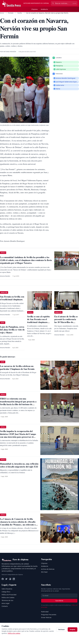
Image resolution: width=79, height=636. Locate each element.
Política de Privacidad (9, 595)
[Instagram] (10, 579)
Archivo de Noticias (47, 569)
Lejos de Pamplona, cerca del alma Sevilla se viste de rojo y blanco (12, 329)
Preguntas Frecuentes (48, 615)
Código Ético (6, 592)
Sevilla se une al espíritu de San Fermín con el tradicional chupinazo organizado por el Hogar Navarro (38, 322)
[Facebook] (3, 579)
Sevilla (19, 13)
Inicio (2, 13)
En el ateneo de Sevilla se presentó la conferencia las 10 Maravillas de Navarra (66, 321)
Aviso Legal (5, 603)
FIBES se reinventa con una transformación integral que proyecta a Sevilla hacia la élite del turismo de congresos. (18, 403)
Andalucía (44, 9)
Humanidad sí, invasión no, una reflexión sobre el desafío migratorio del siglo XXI (19, 465)
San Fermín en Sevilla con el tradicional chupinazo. (12, 298)
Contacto (5, 606)
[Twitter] (6, 579)
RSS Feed (44, 572)
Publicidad (44, 612)
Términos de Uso (7, 600)
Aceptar (72, 629)
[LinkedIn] (14, 579)
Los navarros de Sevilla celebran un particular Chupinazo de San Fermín (17, 367)
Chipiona (34, 9)
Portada (10, 13)
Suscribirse (59, 601)
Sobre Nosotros (7, 589)
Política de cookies (14, 633)
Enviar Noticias (46, 617)
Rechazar (61, 629)
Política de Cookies (8, 597)
